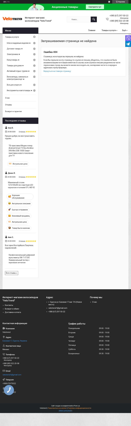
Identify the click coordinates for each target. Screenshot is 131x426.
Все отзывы (11, 273)
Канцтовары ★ (13, 60)
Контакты (9, 305)
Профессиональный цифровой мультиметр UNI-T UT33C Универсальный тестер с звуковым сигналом (22, 259)
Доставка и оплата (13, 312)
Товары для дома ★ (15, 66)
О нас (7, 98)
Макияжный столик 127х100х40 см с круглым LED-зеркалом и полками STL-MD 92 (21, 185)
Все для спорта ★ (14, 85)
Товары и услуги (109, 30)
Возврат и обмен (12, 309)
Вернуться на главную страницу (57, 71)
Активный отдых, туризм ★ (18, 71)
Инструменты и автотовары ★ (19, 90)
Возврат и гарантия (13, 111)
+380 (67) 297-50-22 (56, 312)
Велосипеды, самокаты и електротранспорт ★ (17, 78)
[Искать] (94, 19)
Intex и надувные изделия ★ (19, 43)
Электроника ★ (13, 54)
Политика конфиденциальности (79, 408)
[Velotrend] (13, 19)
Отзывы (8, 105)
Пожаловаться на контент (57, 408)
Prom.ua (77, 406)
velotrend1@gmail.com (57, 308)
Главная (91, 30)
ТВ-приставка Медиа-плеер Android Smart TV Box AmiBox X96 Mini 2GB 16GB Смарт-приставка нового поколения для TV (21, 151)
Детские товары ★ (15, 49)
